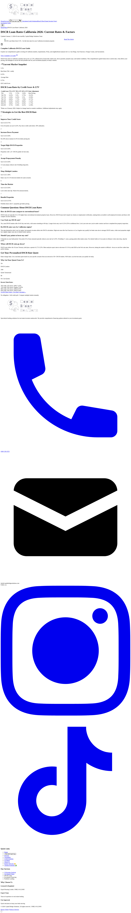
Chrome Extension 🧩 (10, 865)
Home (2, 21)
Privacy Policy (5, 909)
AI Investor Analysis (10, 872)
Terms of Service (14, 909)
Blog (38, 21)
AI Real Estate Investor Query (48, 21)
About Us (7, 862)
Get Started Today (6, 23)
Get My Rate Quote (7, 292)
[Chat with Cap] (1, 911)
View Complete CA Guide (8, 55)
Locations (7, 860)
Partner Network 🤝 (10, 864)
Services (6, 21)
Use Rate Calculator (19, 292)
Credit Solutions (32, 21)
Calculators (25, 21)
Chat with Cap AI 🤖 (10, 854)
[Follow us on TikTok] (65, 845)
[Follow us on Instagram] (65, 715)
